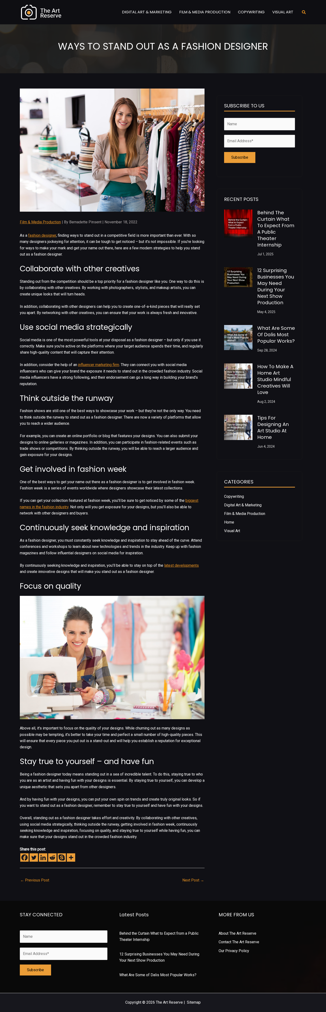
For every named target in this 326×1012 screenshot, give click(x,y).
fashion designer (42, 235)
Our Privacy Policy (234, 951)
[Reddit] (52, 857)
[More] (71, 857)
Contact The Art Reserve (239, 942)
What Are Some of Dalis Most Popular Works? (276, 334)
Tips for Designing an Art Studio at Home (273, 427)
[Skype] (62, 857)
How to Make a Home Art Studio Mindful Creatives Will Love (275, 379)
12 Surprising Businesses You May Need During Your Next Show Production (275, 286)
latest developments (181, 565)
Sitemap (194, 1002)
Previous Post (34, 880)
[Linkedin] (43, 857)
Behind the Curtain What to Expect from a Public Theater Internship (275, 228)
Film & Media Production (40, 222)
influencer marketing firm (98, 364)
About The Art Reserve (237, 933)
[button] (304, 12)
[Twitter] (34, 857)
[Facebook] (24, 857)
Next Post (193, 880)
